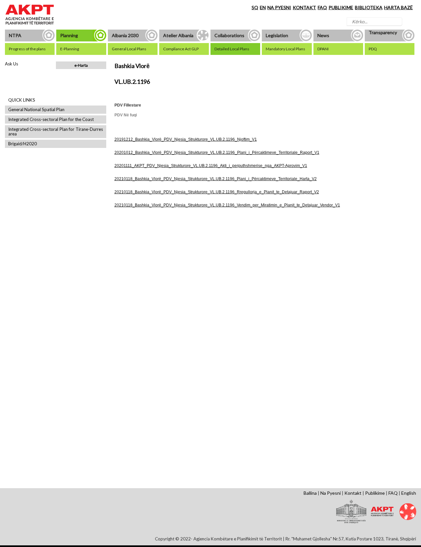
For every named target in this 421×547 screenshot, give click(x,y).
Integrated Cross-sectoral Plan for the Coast (51, 119)
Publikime (375, 493)
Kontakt (352, 493)
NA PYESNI (279, 7)
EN (263, 7)
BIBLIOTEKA (369, 7)
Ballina (310, 493)
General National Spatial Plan (36, 109)
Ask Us (11, 63)
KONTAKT (304, 7)
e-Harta (81, 65)
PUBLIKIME (341, 7)
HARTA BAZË (398, 7)
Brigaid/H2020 (22, 143)
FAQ (322, 7)
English (408, 493)
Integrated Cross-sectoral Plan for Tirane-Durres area (55, 131)
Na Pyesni (330, 493)
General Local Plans (137, 270)
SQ (255, 7)
